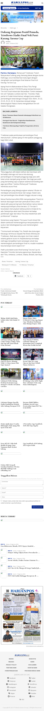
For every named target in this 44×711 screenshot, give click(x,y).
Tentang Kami (11, 668)
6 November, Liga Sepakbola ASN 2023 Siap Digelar (32, 425)
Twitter (33, 678)
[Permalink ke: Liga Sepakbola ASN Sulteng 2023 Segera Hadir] (33, 436)
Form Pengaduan (11, 671)
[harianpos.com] (22, 3)
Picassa (12, 696)
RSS (23, 699)
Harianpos (11, 73)
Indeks (11, 659)
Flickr (33, 696)
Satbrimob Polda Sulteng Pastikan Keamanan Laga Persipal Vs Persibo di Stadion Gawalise (10, 383)
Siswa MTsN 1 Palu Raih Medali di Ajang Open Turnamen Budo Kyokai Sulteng (9, 446)
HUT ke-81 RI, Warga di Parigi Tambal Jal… (24, 568)
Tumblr (33, 681)
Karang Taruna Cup (21, 261)
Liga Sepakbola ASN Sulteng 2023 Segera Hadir (32, 444)
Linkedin (33, 687)
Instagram (12, 687)
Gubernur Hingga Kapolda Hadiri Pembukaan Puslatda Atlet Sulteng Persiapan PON (10, 404)
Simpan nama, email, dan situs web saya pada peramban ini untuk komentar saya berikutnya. (20, 502)
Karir (32, 662)
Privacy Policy (11, 665)
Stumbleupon (12, 684)
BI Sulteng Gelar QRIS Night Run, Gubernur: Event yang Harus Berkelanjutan (33, 383)
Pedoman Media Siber (32, 671)
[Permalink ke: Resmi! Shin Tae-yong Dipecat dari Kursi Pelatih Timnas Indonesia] (33, 354)
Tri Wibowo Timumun (26, 265)
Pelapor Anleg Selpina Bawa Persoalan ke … (24, 552)
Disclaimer (32, 665)
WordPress (33, 684)
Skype (13, 693)
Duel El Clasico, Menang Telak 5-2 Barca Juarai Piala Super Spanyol (10, 363)
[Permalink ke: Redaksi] (3, 42)
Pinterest (12, 681)
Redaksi (11, 662)
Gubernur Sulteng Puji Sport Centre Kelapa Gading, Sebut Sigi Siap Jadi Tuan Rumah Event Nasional (10, 342)
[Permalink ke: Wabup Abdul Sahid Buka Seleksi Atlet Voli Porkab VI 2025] (11, 311)
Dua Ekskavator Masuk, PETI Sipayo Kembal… (18, 546)
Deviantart (12, 690)
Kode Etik (32, 659)
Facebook (13, 678)
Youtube (33, 693)
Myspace (33, 690)
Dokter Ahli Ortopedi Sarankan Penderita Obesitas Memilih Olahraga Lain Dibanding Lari (10, 467)
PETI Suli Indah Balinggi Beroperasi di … (23, 576)
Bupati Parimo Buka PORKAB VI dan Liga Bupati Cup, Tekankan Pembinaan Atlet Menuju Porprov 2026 (33, 321)
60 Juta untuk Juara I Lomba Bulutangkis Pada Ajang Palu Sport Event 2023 (10, 426)
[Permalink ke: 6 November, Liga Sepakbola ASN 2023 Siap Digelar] (33, 417)
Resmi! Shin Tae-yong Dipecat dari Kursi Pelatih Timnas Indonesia (31, 363)
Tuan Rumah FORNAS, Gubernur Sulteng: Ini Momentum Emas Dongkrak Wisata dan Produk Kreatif (32, 342)
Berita (3, 544)
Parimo (4, 73)
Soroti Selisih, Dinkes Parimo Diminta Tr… (23, 560)
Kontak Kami (32, 668)
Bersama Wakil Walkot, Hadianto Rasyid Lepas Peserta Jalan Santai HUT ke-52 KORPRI (32, 405)
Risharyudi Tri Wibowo (9, 265)
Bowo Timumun (7, 261)
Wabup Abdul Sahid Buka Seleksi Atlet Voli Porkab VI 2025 (10, 320)
